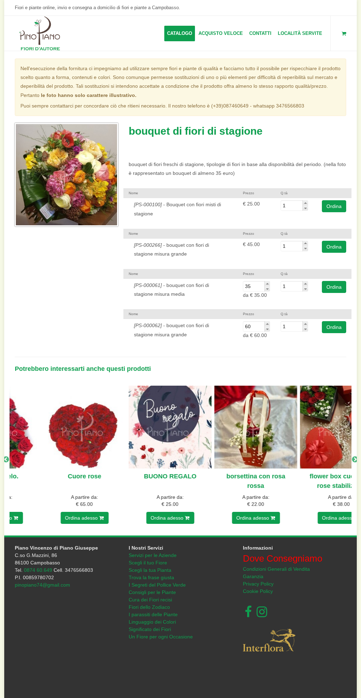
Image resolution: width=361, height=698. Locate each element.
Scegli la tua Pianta (150, 570)
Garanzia (253, 576)
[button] (305, 203)
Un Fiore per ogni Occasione (161, 636)
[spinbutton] (294, 205)
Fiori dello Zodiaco (149, 607)
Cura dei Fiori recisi (150, 599)
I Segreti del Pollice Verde (157, 585)
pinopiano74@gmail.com (42, 585)
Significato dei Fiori (150, 629)
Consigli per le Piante (152, 592)
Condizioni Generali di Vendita (276, 569)
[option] (52, 459)
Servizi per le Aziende (153, 555)
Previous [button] (6, 459)
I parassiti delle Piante (153, 614)
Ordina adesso (50, 518)
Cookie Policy (258, 591)
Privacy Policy (258, 584)
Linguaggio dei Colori (152, 622)
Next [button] (355, 459)
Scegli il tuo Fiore (148, 562)
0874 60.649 (38, 570)
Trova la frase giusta (151, 577)
